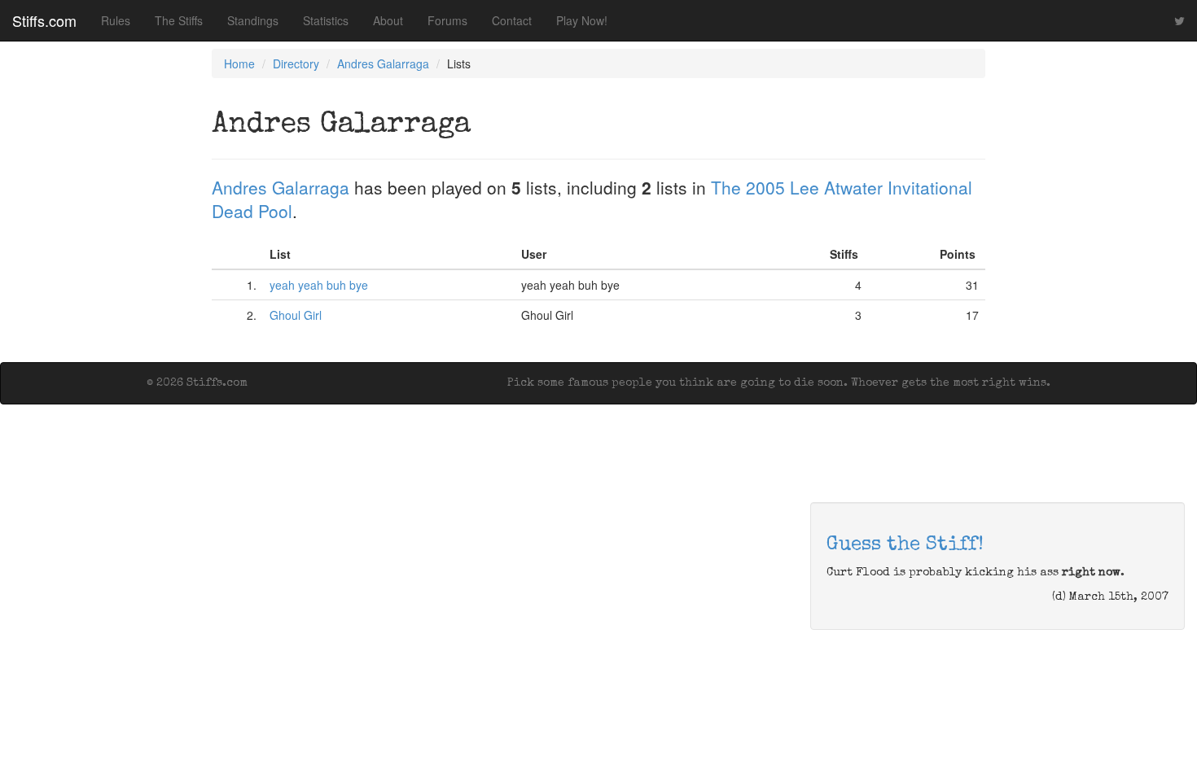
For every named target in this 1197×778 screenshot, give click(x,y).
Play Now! (581, 20)
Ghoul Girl (296, 315)
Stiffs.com (44, 20)
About (388, 20)
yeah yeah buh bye (319, 285)
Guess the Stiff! (905, 545)
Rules (115, 20)
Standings (252, 20)
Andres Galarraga (383, 63)
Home (239, 63)
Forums (447, 20)
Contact (512, 20)
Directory (296, 63)
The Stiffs (179, 20)
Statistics (326, 20)
